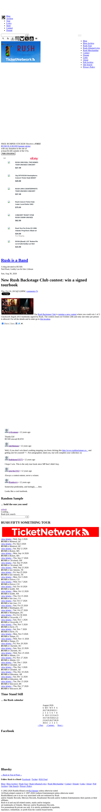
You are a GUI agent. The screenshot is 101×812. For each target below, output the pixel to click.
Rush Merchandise (91, 50)
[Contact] (36, 40)
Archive (9, 18)
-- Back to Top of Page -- (11, 775)
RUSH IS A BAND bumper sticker (16, 146)
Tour (8, 21)
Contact (9, 28)
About (85, 60)
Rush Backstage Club (47, 314)
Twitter (35, 779)
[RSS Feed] (8, 40)
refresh (4, 509)
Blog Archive (88, 43)
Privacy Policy (89, 67)
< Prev (40, 725)
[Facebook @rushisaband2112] (13, 40)
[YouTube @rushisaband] (31, 40)
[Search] (3, 40)
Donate (9, 30)
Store (8, 26)
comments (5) (32, 291)
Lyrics (8, 23)
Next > (60, 725)
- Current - (50, 725)
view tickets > (7, 539)
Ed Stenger (33, 791)
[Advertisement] (50, 7)
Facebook (26, 779)
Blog (8, 16)
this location (45, 319)
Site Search (87, 65)
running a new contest (67, 314)
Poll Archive (88, 62)
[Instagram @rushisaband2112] (17, 40)
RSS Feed (43, 779)
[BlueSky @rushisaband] (22, 40)
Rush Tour (87, 46)
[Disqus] (50, 391)
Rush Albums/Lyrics (91, 48)
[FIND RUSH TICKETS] (21, 62)
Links (85, 57)
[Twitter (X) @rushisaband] (27, 40)
